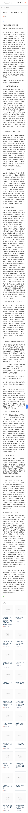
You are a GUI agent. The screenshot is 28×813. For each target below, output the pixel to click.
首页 (18, 2)
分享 (26, 406)
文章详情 (7, 7)
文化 (25, 2)
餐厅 (21, 2)
